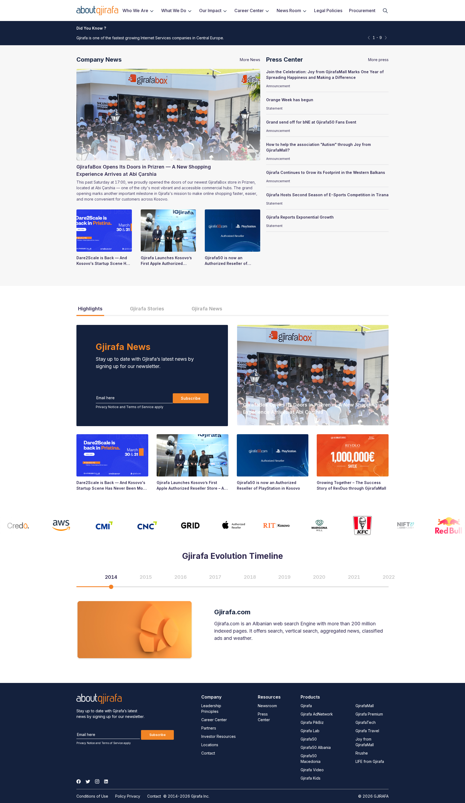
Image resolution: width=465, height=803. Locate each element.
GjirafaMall (364, 705)
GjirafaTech (365, 722)
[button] (386, 37)
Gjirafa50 (309, 739)
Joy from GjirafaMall (364, 742)
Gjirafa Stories (147, 308)
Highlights (90, 308)
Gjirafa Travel (367, 730)
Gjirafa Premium (369, 714)
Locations (209, 744)
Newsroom (267, 705)
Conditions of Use (92, 796)
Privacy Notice (107, 407)
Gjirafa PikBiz (312, 722)
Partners (208, 728)
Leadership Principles (211, 708)
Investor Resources (218, 736)
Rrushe (361, 753)
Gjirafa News (207, 308)
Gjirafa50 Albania (316, 747)
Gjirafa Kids (310, 778)
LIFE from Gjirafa (369, 761)
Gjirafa (306, 705)
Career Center (214, 719)
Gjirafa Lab (310, 730)
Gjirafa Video (312, 769)
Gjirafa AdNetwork (317, 714)
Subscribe (190, 398)
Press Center (264, 717)
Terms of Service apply (144, 407)
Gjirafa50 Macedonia (310, 758)
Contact (208, 753)
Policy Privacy (127, 796)
